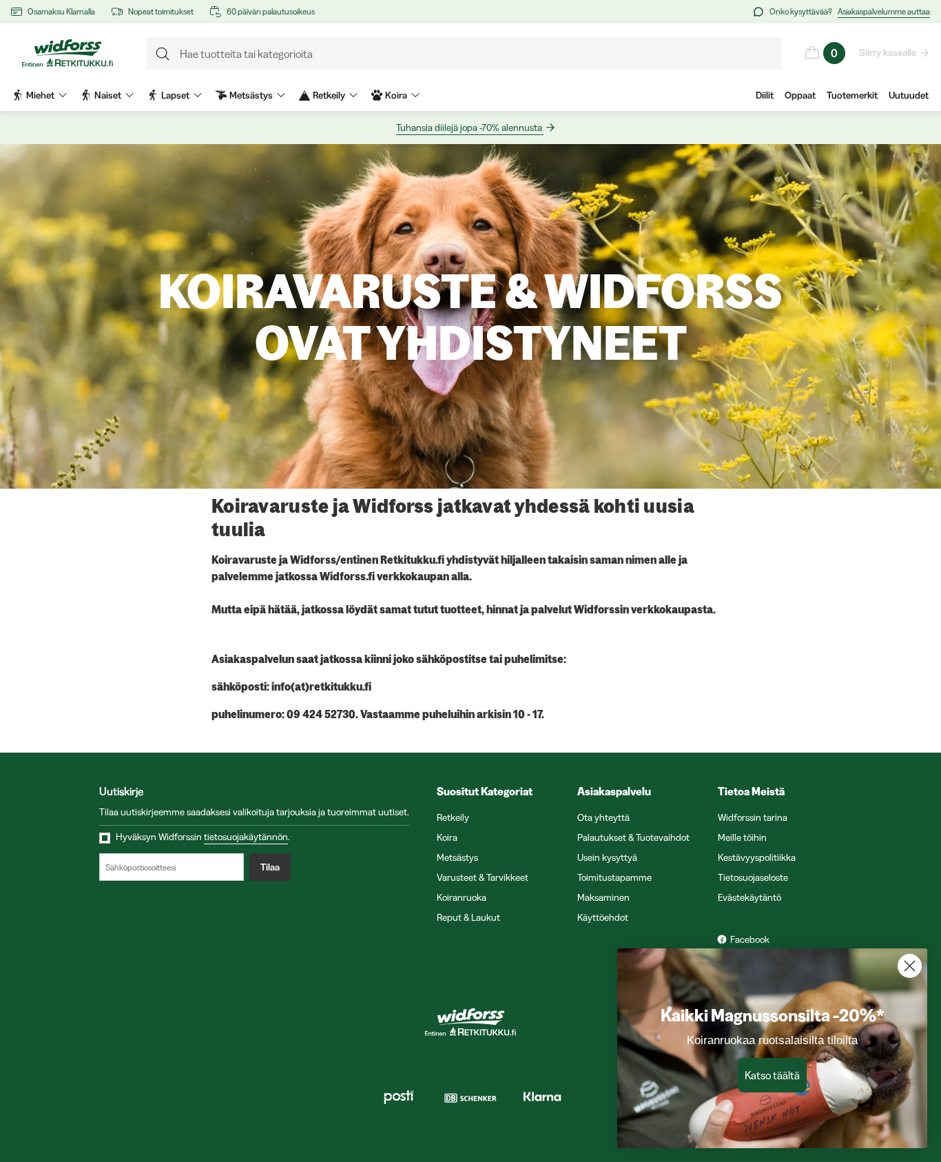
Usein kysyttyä (607, 857)
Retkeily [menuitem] (329, 95)
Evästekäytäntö (749, 897)
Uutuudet (909, 95)
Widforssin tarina (752, 817)
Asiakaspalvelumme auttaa (884, 11)
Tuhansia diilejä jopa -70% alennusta (469, 127)
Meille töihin (742, 837)
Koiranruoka (461, 897)
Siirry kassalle (887, 52)
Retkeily (453, 817)
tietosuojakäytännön (246, 836)
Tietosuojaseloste (753, 877)
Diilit (765, 95)
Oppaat (800, 95)
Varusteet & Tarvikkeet (482, 877)
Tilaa (270, 867)
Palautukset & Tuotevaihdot (633, 837)
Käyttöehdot (602, 917)
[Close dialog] (910, 966)
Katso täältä (772, 1075)
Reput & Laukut (468, 917)
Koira (447, 837)
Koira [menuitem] (396, 95)
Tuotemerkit (852, 95)
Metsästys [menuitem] (251, 95)
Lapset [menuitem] (175, 95)
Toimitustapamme (614, 877)
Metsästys (457, 857)
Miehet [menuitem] (40, 95)
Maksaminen (603, 897)
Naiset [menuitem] (107, 95)
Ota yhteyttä (603, 817)
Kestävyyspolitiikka (757, 857)
